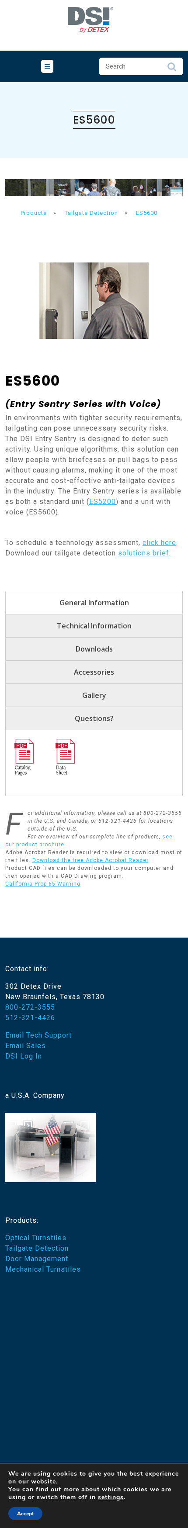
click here (159, 542)
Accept (25, 1513)
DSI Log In (23, 1056)
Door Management (36, 1259)
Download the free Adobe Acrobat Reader (90, 860)
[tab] (47, 66)
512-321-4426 (30, 1018)
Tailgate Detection (37, 1248)
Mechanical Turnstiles (43, 1269)
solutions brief (143, 553)
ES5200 (102, 501)
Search (171, 69)
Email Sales (25, 1046)
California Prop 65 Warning (42, 884)
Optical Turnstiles (35, 1238)
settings (111, 1497)
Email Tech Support (38, 1035)
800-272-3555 (30, 1007)
